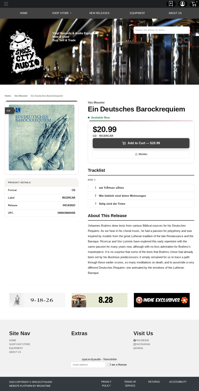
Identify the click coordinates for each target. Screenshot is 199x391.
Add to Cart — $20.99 (144, 143)
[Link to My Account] (182, 4)
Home (8, 96)
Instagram (143, 344)
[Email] (186, 40)
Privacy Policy (106, 383)
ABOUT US (175, 13)
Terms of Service (130, 383)
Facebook (142, 340)
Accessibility (178, 381)
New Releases (99, 13)
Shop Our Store (19, 344)
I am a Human (118, 364)
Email (139, 348)
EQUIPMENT (137, 13)
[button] (61, 13)
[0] (194, 5)
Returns (154, 381)
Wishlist (143, 154)
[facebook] (173, 40)
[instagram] (180, 40)
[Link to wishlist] (171, 4)
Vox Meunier (21, 96)
